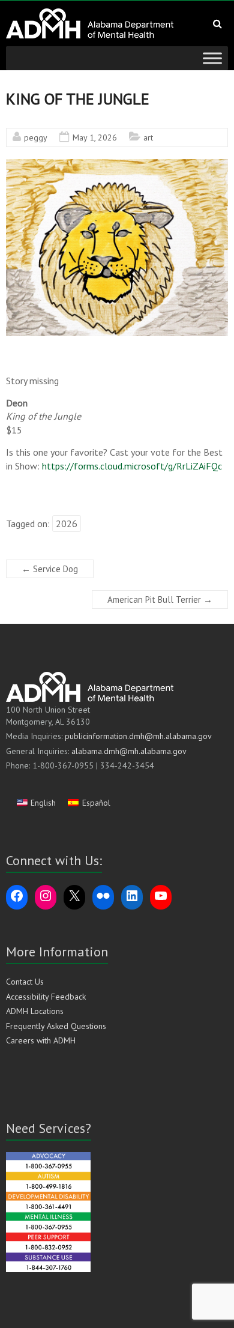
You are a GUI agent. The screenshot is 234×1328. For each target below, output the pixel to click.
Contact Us (25, 981)
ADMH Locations (35, 1011)
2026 (66, 524)
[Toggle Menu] (212, 58)
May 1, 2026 (95, 137)
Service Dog (50, 569)
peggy (35, 137)
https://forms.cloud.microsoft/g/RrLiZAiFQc (132, 466)
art (148, 137)
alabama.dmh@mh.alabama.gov (129, 751)
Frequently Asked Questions (56, 1026)
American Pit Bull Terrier (159, 599)
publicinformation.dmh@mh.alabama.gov (138, 736)
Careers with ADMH (41, 1040)
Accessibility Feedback (46, 996)
